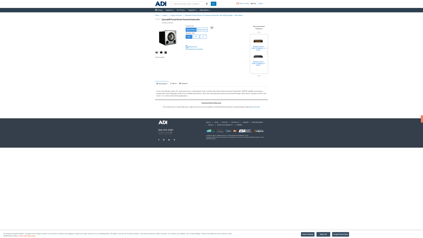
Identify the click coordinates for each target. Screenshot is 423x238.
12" (196, 37)
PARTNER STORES (257, 122)
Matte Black (202, 30)
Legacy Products (176, 15)
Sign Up (253, 3)
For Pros (180, 10)
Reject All (323, 234)
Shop (160, 10)
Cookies (239, 125)
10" (189, 37)
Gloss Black (191, 30)
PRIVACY (211, 125)
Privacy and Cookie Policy (27, 236)
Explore (169, 10)
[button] (422, 119)
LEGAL (216, 122)
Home (157, 15)
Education (204, 10)
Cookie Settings (307, 234)
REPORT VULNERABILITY (225, 125)
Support (191, 10)
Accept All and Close (340, 234)
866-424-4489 (165, 129)
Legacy (165, 15)
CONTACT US (235, 122)
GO (213, 4)
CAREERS (245, 122)
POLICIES (225, 122)
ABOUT (208, 122)
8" (203, 37)
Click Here (256, 107)
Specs (174, 83)
